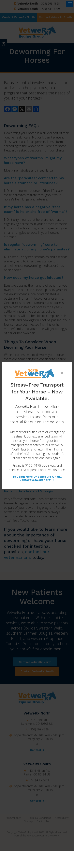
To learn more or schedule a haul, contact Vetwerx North (37, 478)
